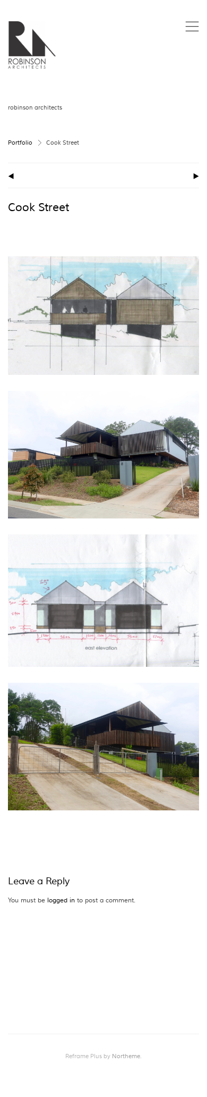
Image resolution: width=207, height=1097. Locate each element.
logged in (61, 901)
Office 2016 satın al (124, 149)
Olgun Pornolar (165, 127)
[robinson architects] (32, 45)
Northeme (126, 1056)
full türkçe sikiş (140, 117)
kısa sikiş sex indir (169, 95)
